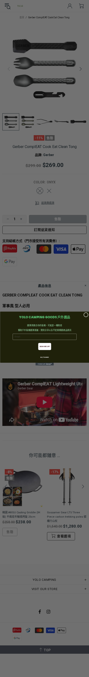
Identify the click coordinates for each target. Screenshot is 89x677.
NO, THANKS (44, 357)
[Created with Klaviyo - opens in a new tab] (44, 364)
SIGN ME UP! (44, 346)
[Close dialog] (86, 315)
